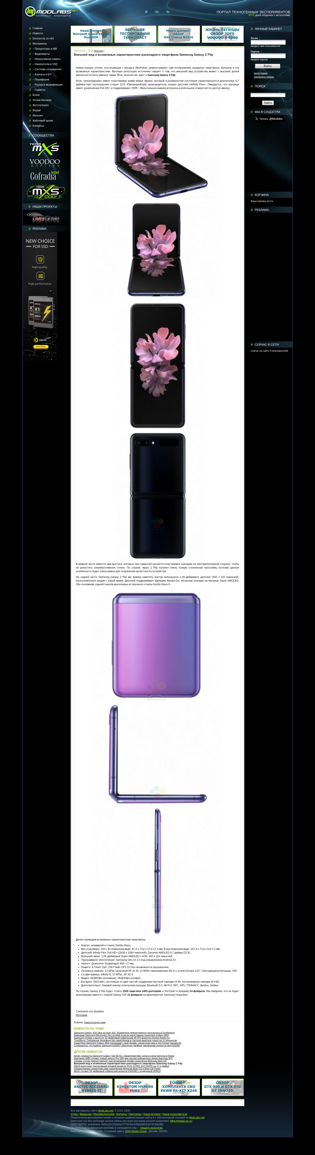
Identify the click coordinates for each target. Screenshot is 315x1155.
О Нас (74, 1114)
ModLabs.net (105, 1110)
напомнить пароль (264, 77)
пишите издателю (151, 1127)
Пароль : (256, 51)
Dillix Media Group (136, 1131)
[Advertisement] (268, 277)
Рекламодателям (103, 1114)
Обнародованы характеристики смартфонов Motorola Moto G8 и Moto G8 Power (117, 1068)
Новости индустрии (94, 1022)
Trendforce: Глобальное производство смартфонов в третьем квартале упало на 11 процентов (125, 1040)
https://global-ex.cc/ (181, 1120)
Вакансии (86, 1114)
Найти (268, 102)
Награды (121, 1114)
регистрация (260, 73)
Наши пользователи (174, 1114)
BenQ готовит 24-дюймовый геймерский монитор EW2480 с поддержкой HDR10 (117, 1071)
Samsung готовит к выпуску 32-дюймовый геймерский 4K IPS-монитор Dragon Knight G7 (122, 1038)
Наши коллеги (151, 1114)
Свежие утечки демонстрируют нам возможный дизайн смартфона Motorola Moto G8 (120, 1061)
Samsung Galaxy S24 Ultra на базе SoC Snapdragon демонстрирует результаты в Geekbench (124, 1032)
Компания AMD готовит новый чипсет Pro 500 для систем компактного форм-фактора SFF (123, 1058)
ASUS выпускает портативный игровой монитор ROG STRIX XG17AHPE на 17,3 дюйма (121, 1066)
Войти (268, 66)
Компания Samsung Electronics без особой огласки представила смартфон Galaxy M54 (121, 1035)
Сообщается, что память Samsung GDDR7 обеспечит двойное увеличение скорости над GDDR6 (127, 1045)
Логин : (255, 38)
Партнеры (135, 1114)
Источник (81, 1015)
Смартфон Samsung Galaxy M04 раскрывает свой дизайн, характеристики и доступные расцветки (127, 1043)
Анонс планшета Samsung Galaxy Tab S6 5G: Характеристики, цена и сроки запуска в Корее (124, 1055)
